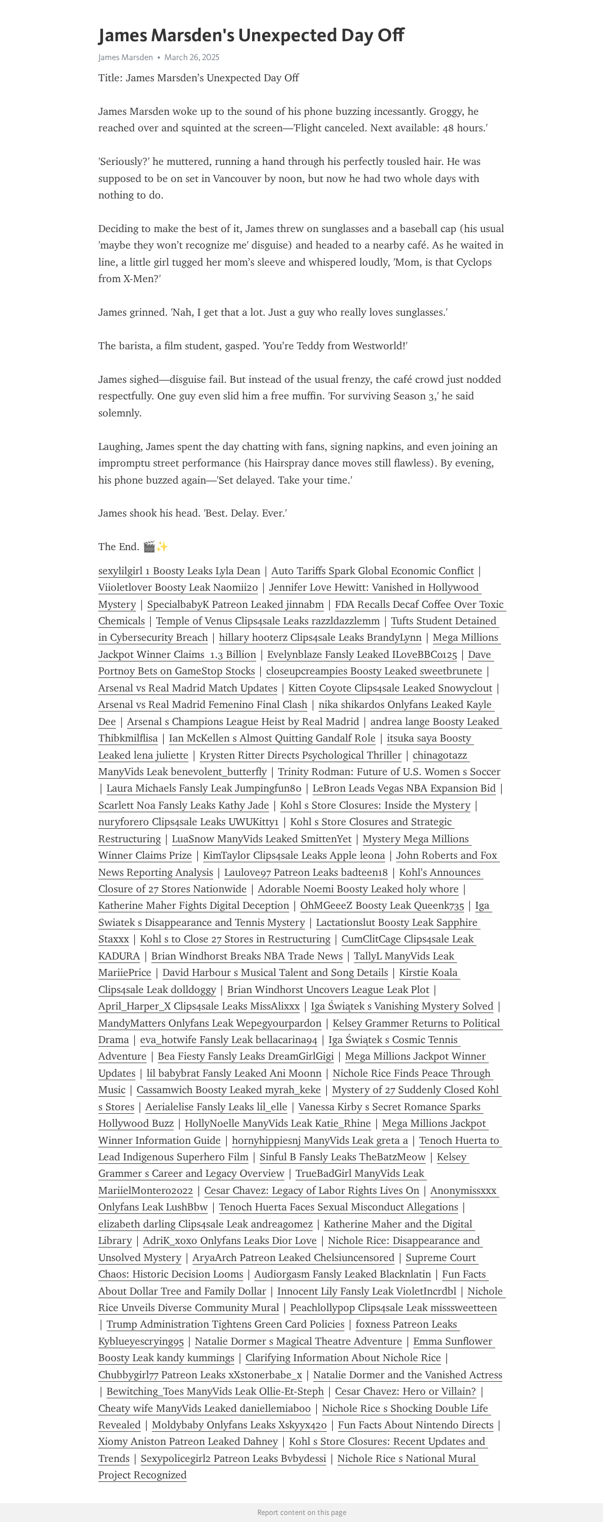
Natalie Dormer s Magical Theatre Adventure (298, 1341)
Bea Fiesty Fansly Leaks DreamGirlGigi (246, 1056)
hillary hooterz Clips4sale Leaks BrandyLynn (320, 637)
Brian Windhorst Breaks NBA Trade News (247, 955)
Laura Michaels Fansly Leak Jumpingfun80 (204, 788)
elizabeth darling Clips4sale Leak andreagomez (205, 1223)
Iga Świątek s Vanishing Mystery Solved (402, 1006)
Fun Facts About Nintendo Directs (415, 1424)
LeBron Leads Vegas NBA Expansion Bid (404, 788)
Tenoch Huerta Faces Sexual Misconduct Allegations (338, 1206)
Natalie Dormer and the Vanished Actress (407, 1374)
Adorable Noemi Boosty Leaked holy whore (358, 888)
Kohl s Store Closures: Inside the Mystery (375, 805)
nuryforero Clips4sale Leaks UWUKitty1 (188, 821)
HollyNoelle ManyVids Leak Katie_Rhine (278, 1123)
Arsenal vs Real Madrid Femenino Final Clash (202, 704)
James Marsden (125, 57)
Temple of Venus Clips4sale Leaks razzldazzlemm (268, 620)
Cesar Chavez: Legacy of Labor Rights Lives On (311, 1190)
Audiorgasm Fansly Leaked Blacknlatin (342, 1274)
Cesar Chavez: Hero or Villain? (405, 1391)
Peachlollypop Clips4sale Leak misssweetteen (393, 1307)
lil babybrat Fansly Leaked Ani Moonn (234, 1073)
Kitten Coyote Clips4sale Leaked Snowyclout (390, 687)
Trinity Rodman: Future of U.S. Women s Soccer (389, 771)
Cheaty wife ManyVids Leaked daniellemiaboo (204, 1408)
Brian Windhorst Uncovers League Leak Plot (328, 989)
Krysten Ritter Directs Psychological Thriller (301, 755)
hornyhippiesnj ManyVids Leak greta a (320, 1140)
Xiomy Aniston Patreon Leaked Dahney (188, 1441)
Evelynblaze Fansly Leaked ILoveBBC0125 (362, 654)
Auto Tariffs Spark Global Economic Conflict (372, 570)
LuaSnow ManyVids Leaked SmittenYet (262, 838)
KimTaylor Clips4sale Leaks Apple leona (294, 855)
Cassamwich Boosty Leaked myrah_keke (229, 1089)
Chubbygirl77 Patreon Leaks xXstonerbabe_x (200, 1374)
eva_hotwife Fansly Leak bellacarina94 (228, 1039)
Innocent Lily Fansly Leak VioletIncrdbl (366, 1291)
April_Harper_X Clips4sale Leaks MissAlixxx (199, 1006)
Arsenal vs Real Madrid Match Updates (187, 687)
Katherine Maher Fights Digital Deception (193, 905)
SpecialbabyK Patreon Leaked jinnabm (235, 604)
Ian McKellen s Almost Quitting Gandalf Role (272, 738)
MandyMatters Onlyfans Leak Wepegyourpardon (210, 1023)
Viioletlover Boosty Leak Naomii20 (178, 587)
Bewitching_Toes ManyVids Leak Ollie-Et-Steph (215, 1391)
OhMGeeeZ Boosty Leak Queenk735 (382, 905)
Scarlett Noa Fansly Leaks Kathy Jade (183, 805)
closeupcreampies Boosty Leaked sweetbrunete (374, 670)
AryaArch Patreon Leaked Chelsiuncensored (294, 1257)
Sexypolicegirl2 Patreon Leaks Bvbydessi (233, 1458)
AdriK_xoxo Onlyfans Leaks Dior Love (230, 1240)
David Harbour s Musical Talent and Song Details (275, 972)
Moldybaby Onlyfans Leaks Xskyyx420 (239, 1424)
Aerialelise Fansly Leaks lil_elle (216, 1106)
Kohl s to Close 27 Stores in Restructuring (235, 938)
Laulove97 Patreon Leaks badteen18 (306, 872)
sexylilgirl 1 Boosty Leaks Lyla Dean (179, 570)
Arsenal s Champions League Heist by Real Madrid (243, 721)
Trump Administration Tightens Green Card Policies (225, 1324)
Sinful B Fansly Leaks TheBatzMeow (343, 1156)
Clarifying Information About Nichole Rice (343, 1357)
